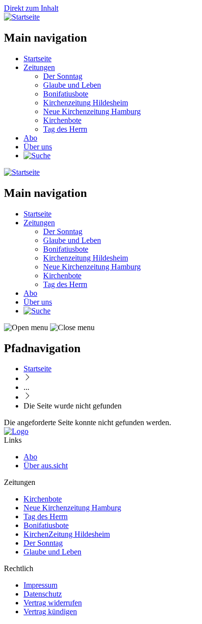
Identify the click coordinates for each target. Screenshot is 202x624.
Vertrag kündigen (50, 611)
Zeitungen (39, 67)
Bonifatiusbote (65, 94)
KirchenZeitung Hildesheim (67, 534)
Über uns (38, 147)
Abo (30, 138)
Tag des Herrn (65, 129)
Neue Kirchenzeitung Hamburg (92, 111)
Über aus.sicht (46, 465)
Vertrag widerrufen (53, 603)
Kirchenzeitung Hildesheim (85, 102)
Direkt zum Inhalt (31, 8)
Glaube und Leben (72, 85)
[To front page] (16, 431)
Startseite (37, 58)
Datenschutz (43, 594)
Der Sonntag (62, 76)
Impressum (40, 585)
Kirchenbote (62, 120)
